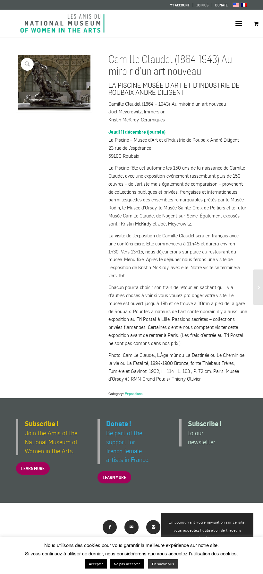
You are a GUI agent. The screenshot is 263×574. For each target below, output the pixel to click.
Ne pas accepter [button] (127, 563)
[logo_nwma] (62, 23)
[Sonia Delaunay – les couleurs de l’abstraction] (258, 287)
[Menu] (238, 23)
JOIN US (202, 5)
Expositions (134, 393)
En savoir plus (163, 563)
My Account (180, 5)
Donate (221, 5)
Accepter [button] (96, 563)
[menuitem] (179, 5)
